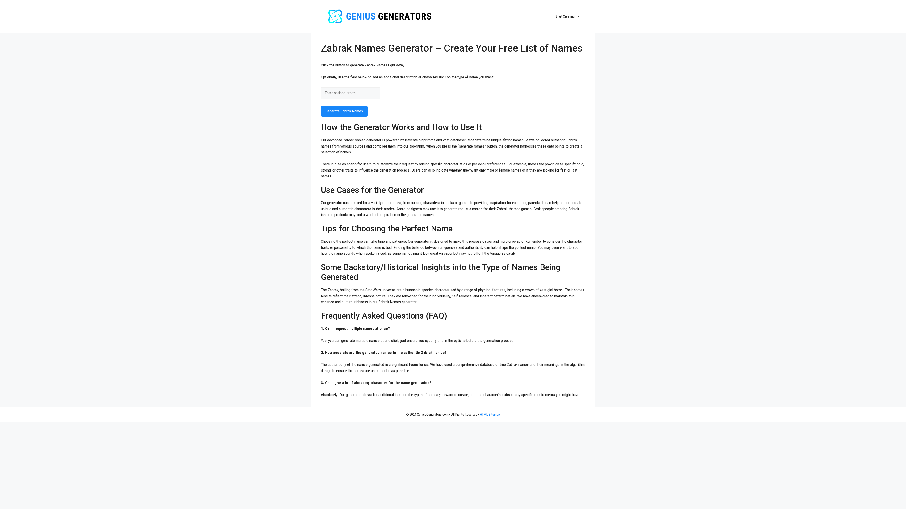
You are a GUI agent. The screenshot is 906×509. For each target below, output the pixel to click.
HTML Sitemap (490, 414)
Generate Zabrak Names (344, 111)
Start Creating (565, 16)
